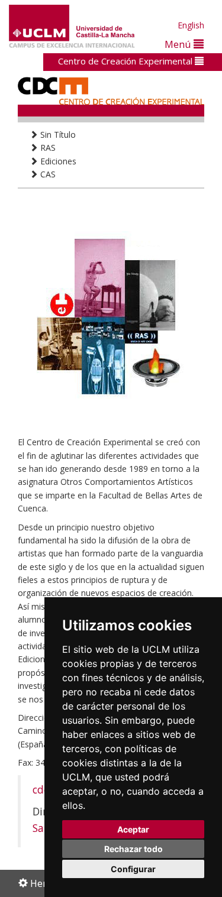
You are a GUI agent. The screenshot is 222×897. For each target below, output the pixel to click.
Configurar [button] (133, 869)
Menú (179, 44)
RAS (47, 147)
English (191, 25)
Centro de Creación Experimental (126, 61)
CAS (47, 174)
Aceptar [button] (133, 829)
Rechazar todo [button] (133, 849)
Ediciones (57, 161)
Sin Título (57, 134)
